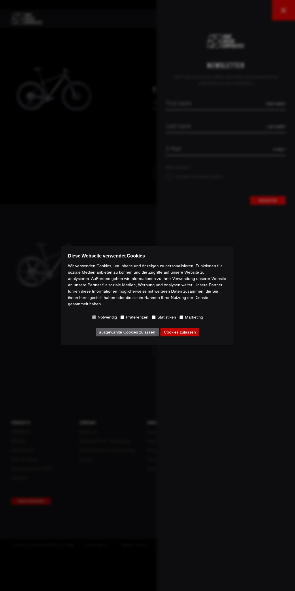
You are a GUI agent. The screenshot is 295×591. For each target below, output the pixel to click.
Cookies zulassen (180, 332)
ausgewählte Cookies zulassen (127, 332)
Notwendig (107, 317)
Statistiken (166, 317)
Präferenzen (137, 317)
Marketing (194, 317)
